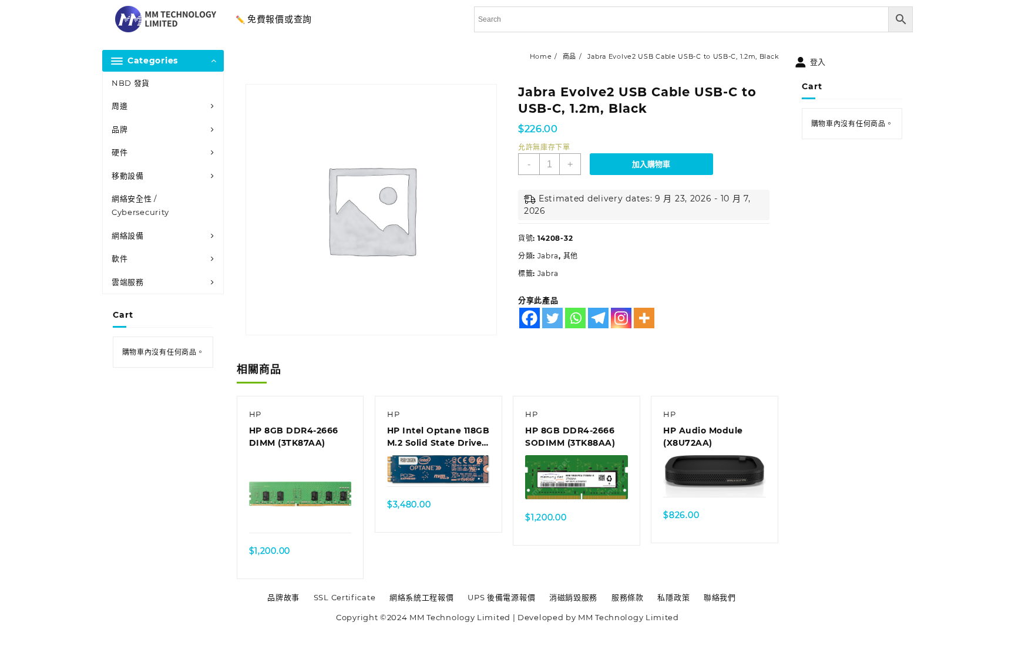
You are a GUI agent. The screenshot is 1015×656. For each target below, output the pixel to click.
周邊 (119, 105)
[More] (644, 318)
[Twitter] (552, 318)
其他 (570, 255)
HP (255, 414)
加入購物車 (651, 164)
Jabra (548, 255)
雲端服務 (128, 282)
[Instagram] (621, 318)
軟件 (119, 258)
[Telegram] (598, 318)
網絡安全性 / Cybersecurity (140, 205)
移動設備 (128, 175)
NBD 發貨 (131, 83)
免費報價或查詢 (279, 19)
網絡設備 (128, 235)
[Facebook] (529, 318)
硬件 (119, 152)
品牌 (119, 129)
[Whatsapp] (575, 318)
